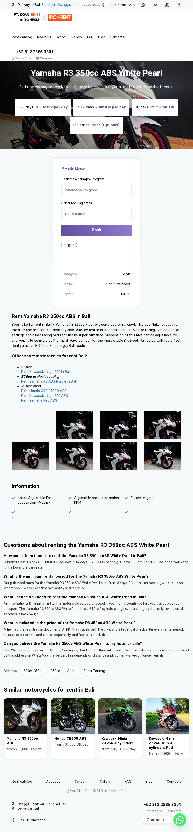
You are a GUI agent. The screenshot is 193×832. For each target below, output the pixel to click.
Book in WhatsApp (122, 5)
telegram (174, 811)
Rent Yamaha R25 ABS (39, 400)
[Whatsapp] (179, 819)
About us (44, 37)
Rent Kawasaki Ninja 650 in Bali (46, 372)
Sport (71, 671)
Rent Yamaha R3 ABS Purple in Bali (48, 381)
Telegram (47, 58)
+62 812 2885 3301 (35, 51)
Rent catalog (22, 37)
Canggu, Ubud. (69, 5)
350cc (55, 671)
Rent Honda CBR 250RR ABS (44, 391)
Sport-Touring (94, 671)
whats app (155, 811)
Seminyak (49, 5)
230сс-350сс (33, 671)
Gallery (76, 37)
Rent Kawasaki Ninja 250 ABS (44, 396)
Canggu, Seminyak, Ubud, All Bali (42, 804)
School (61, 37)
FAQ (90, 37)
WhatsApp (23, 58)
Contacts (117, 37)
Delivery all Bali (29, 808)
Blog (101, 37)
